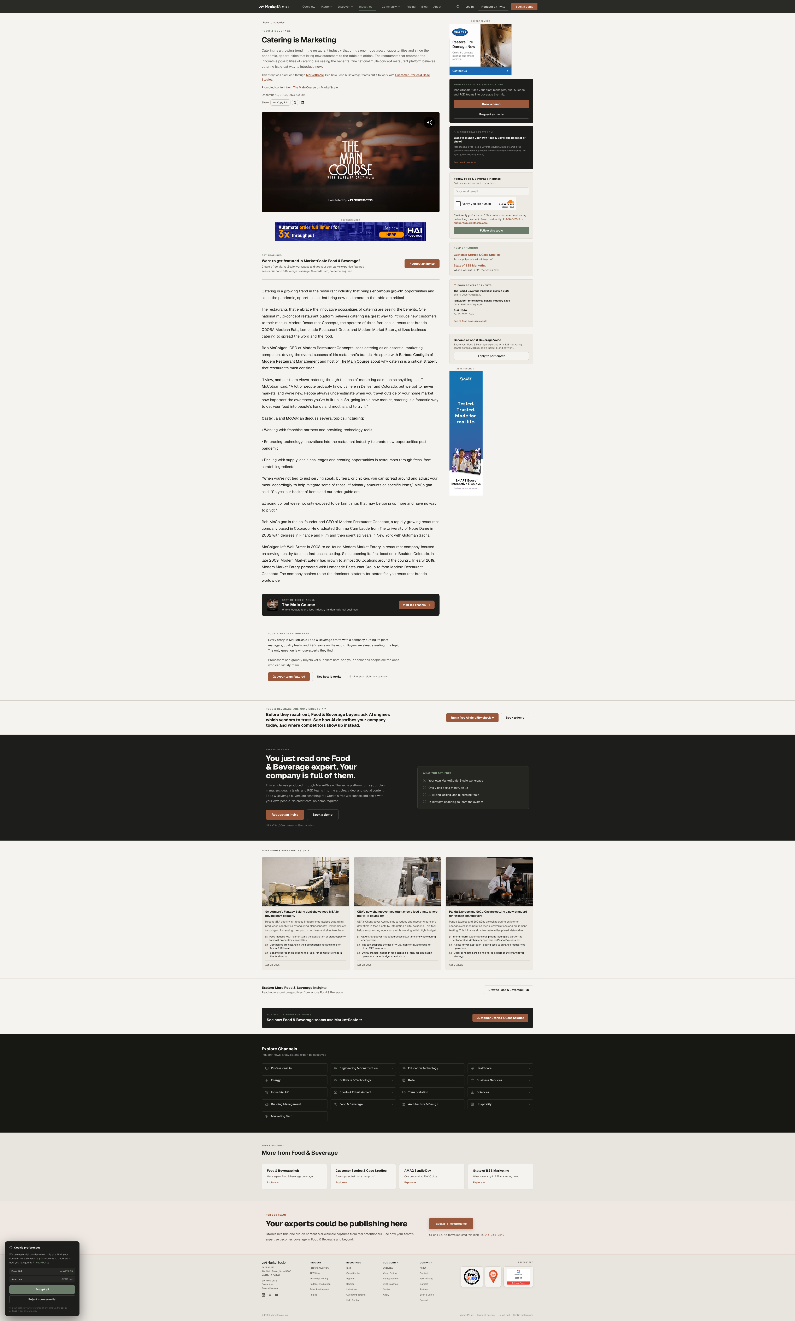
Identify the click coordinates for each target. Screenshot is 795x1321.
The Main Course (304, 87)
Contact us (267, 1284)
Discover (344, 6)
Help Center (352, 1300)
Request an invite (493, 6)
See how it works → (465, 162)
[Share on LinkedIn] (302, 102)
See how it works (329, 676)
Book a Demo (427, 1294)
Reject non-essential (42, 1299)
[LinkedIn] (263, 1295)
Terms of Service (486, 1315)
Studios (350, 1283)
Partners (424, 1289)
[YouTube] (276, 1295)
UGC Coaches (390, 1283)
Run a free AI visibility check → (472, 717)
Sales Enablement (319, 1289)
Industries (365, 6)
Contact (424, 1273)
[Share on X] (295, 102)
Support (424, 1300)
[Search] (458, 6)
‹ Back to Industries (273, 22)
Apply (386, 1294)
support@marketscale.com (471, 223)
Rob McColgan (275, 347)
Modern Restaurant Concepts (328, 347)
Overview (308, 6)
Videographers (391, 1278)
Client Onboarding (356, 1294)
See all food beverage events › (471, 321)
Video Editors (390, 1273)
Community (389, 6)
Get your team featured (289, 676)
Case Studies (353, 1273)
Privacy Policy (466, 1315)
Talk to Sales (426, 1278)
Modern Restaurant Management (290, 361)
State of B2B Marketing (470, 265)
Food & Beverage (276, 30)
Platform (326, 6)
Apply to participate (491, 356)
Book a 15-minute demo (451, 1224)
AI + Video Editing (319, 1278)
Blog (424, 6)
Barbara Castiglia (414, 354)
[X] (269, 1295)
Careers (424, 1283)
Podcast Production (320, 1283)
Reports (350, 1278)
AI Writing (315, 1273)
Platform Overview (319, 1267)
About (437, 6)
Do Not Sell (504, 1315)
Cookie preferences (523, 1315)
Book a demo (491, 104)
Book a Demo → (270, 1288)
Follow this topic (491, 230)
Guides (386, 1289)
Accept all (42, 1289)
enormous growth (388, 291)
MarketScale (315, 75)
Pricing (411, 6)
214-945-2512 (511, 219)
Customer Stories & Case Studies (477, 255)
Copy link (282, 102)
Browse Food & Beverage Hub (508, 990)
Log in (469, 6)
